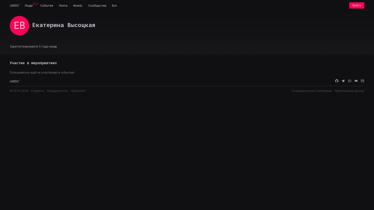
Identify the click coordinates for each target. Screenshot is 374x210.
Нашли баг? (78, 90)
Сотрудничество (57, 90)
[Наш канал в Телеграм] (343, 81)
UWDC (14, 5)
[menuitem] (14, 5)
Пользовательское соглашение (311, 90)
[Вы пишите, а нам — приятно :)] (362, 81)
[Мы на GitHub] (337, 81)
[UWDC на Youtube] (349, 81)
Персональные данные (349, 90)
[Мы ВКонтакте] (356, 81)
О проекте (37, 90)
